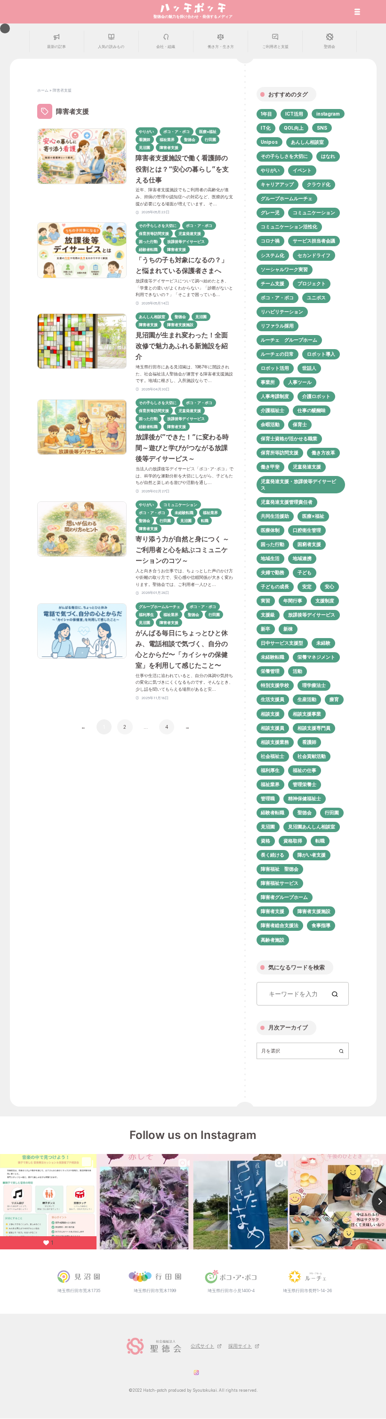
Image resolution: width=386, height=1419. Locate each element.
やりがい (270, 170)
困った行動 (272, 544)
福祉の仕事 (304, 770)
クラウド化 (318, 184)
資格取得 (292, 840)
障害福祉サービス (279, 883)
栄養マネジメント (316, 657)
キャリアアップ (277, 184)
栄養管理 (270, 671)
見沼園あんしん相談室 (311, 826)
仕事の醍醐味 (312, 410)
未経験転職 (272, 657)
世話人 (309, 368)
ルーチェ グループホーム (289, 340)
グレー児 (270, 212)
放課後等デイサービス (311, 614)
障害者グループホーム (284, 897)
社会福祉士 (272, 756)
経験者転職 (272, 812)
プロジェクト (312, 283)
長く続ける (272, 855)
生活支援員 (272, 699)
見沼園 (268, 826)
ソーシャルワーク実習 (284, 269)
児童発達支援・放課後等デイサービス (298, 484)
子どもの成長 (275, 586)
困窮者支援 (309, 544)
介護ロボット (316, 396)
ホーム (42, 90)
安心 (329, 586)
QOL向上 (294, 128)
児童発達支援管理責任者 (287, 502)
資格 (265, 840)
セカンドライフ (314, 255)
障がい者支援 (312, 855)
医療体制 (270, 530)
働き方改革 (323, 452)
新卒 (265, 629)
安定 (307, 586)
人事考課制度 (275, 396)
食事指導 (321, 925)
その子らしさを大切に (284, 156)
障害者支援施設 (314, 911)
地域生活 (270, 558)
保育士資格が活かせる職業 (289, 438)
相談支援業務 (275, 742)
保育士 (300, 424)
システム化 (272, 255)
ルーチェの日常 (277, 354)
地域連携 (302, 558)
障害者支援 (272, 911)
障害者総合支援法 (279, 925)
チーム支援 (272, 283)
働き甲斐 (270, 466)
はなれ (328, 156)
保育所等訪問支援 (279, 452)
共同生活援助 (275, 516)
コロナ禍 (270, 240)
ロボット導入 (321, 354)
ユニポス (316, 297)
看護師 (309, 742)
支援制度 (324, 600)
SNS (322, 128)
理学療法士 (314, 685)
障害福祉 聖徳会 (279, 869)
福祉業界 (270, 784)
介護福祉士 (272, 410)
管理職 (268, 798)
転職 (320, 840)
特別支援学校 (275, 685)
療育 (334, 699)
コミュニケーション (314, 212)
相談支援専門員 (314, 728)
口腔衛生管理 (307, 530)
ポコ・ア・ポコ (277, 297)
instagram (328, 114)
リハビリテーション (282, 311)
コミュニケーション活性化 (289, 226)
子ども (305, 572)
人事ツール (300, 382)
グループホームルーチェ (287, 198)
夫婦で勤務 (272, 572)
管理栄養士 (304, 784)
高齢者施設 (272, 940)
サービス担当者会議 (314, 240)
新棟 (288, 629)
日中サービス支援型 (282, 643)
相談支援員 (272, 728)
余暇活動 (270, 424)
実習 (265, 600)
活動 (297, 671)
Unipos (269, 142)
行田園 (332, 812)
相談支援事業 (307, 714)
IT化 (266, 128)
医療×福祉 (313, 516)
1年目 (266, 114)
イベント (302, 170)
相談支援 (270, 714)
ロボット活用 (275, 368)
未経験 (323, 643)
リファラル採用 (277, 325)
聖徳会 (305, 812)
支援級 (268, 614)
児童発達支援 (307, 466)
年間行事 (292, 600)
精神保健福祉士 (304, 798)
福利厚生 (270, 770)
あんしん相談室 (307, 142)
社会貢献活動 (312, 756)
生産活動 (307, 699)
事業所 (268, 382)
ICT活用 (294, 114)
